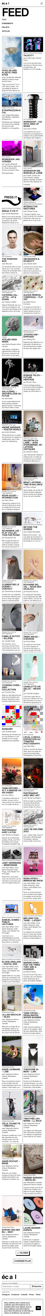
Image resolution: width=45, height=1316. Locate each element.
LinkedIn (24, 1295)
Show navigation (41, 3)
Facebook (15, 1295)
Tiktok (38, 1295)
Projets (5, 27)
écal (9, 1277)
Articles (6, 31)
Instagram (6, 1295)
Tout (4, 20)
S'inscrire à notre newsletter (10, 1283)
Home (5, 3)
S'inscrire (36, 1286)
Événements (7, 23)
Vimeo (31, 1295)
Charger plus (22, 1261)
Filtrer (23, 1253)
